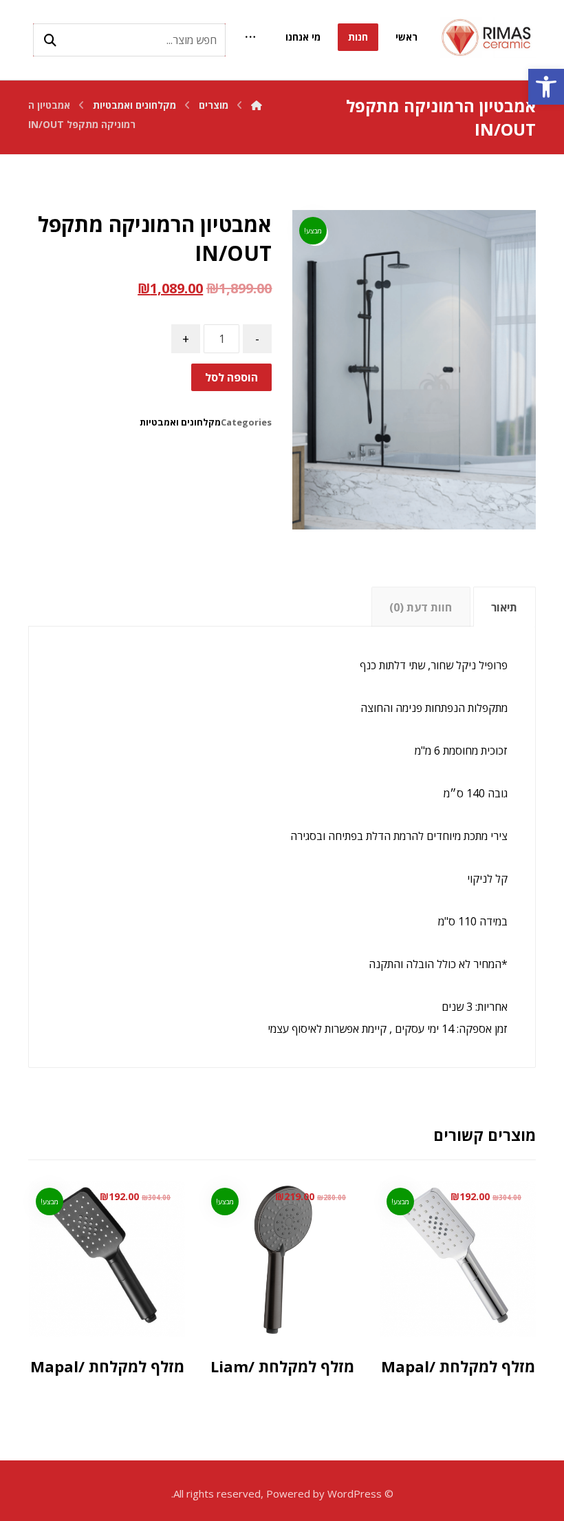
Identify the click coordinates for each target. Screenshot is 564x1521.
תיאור (504, 607)
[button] (546, 87)
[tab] (504, 607)
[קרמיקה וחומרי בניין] (488, 37)
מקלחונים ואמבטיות (180, 422)
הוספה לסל (231, 377)
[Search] (50, 40)
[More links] (250, 37)
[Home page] (256, 105)
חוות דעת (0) (420, 607)
